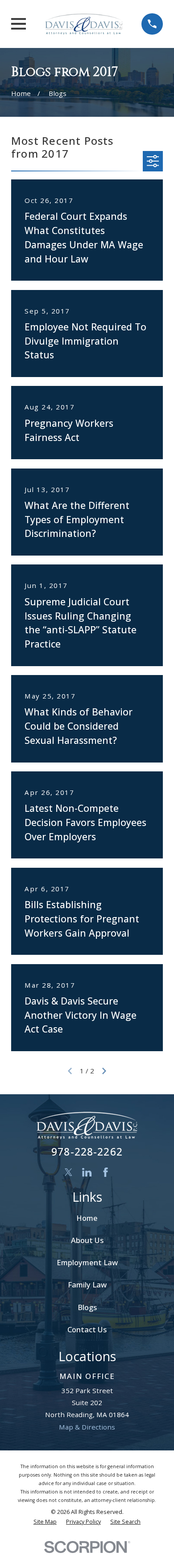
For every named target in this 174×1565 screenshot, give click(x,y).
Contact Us (87, 1329)
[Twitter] (68, 1172)
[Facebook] (105, 1172)
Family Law (87, 1284)
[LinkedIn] (86, 1172)
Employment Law (87, 1262)
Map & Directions (87, 1426)
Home (87, 1218)
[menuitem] (45, 1522)
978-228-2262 (87, 1152)
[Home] (84, 24)
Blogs (87, 1307)
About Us (87, 1240)
